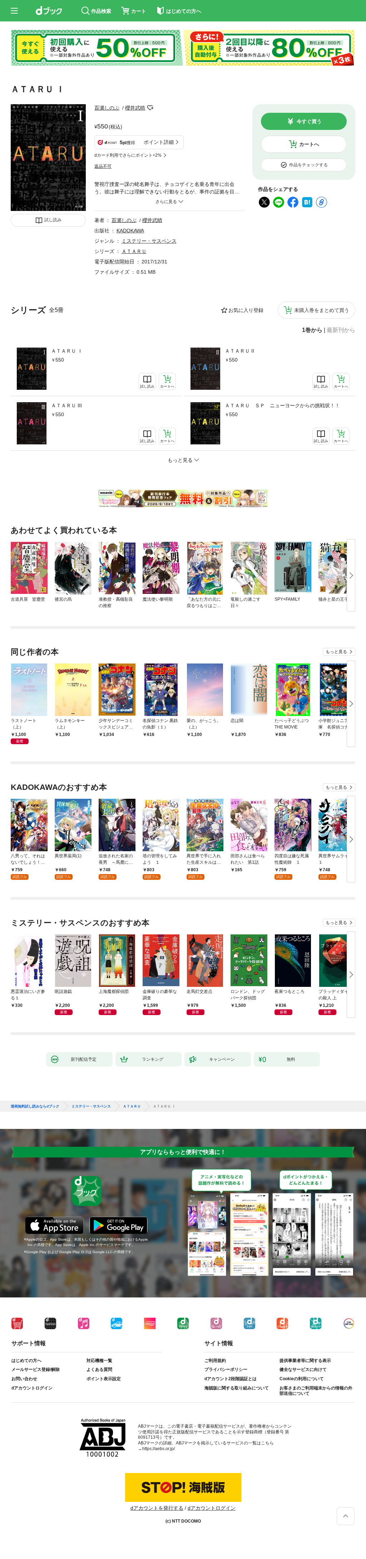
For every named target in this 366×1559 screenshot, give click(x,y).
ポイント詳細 (159, 142)
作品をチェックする (308, 164)
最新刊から (341, 330)
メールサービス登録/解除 (35, 1369)
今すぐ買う (309, 121)
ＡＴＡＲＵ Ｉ (67, 351)
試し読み (52, 219)
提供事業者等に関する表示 (305, 1360)
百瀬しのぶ (106, 108)
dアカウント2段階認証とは (230, 1378)
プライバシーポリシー (225, 1369)
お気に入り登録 (245, 310)
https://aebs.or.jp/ (158, 1448)
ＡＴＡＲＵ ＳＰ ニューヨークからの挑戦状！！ (282, 405)
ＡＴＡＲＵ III (66, 405)
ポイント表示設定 (103, 1378)
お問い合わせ (24, 1378)
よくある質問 (99, 1369)
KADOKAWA (130, 230)
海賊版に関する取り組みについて (236, 1388)
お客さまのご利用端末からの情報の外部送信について (316, 1391)
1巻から (312, 330)
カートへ (309, 144)
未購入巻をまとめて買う (321, 310)
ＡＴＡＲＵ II (239, 351)
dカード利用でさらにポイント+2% (128, 155)
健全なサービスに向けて (303, 1369)
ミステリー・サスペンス (149, 241)
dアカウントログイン (32, 1388)
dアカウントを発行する (156, 1508)
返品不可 (103, 166)
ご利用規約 (215, 1360)
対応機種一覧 (99, 1360)
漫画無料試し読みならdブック (35, 1106)
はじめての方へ (26, 1360)
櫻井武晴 (135, 108)
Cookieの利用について (302, 1378)
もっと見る (336, 651)
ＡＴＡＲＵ (134, 251)
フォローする (150, 107)
